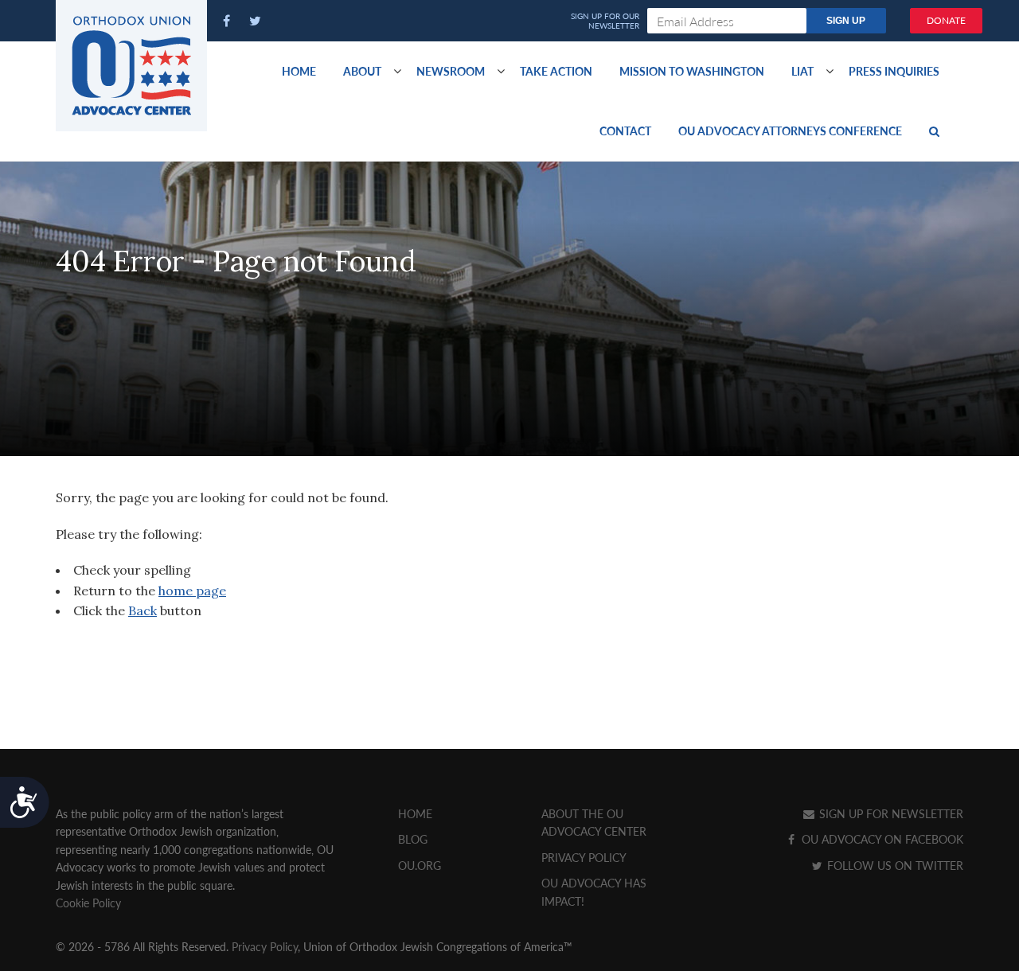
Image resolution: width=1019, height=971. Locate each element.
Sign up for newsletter (889, 813)
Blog (413, 839)
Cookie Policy (88, 903)
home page (192, 591)
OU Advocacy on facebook (880, 839)
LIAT (802, 71)
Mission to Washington (691, 71)
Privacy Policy (584, 857)
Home (299, 71)
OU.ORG (419, 865)
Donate (946, 20)
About (362, 71)
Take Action (556, 71)
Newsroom (450, 71)
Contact (625, 130)
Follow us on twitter (893, 865)
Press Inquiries (894, 71)
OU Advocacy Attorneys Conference (790, 130)
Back (142, 610)
